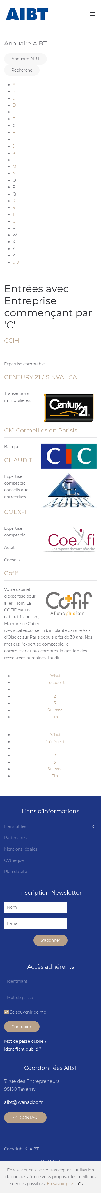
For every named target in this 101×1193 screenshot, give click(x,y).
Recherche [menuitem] (22, 70)
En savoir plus (60, 1183)
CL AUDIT (18, 460)
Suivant (54, 710)
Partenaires (15, 837)
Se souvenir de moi (28, 1012)
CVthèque (14, 860)
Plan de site (15, 871)
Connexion (22, 1026)
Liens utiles (15, 826)
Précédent (55, 682)
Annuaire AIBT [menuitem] (26, 58)
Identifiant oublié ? (22, 1049)
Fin (55, 716)
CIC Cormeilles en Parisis (40, 430)
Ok (81, 1184)
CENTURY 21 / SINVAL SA (40, 377)
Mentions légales (20, 849)
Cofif (11, 573)
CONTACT (29, 1117)
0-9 (16, 262)
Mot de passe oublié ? (25, 1041)
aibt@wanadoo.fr (23, 1102)
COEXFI (15, 511)
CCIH (11, 340)
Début (55, 675)
